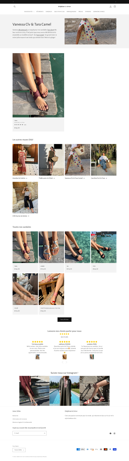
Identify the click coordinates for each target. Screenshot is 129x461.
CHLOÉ (16, 308)
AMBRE (42, 266)
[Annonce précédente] (13, 2)
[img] (64, 334)
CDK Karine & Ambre (20, 216)
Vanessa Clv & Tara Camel (74, 178)
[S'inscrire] (44, 433)
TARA (15, 120)
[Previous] (22, 391)
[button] (15, 7)
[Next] (107, 391)
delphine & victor (21, 456)
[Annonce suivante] (116, 2)
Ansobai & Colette (19, 178)
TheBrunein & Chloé (46, 178)
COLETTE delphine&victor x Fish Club (50, 308)
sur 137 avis (64, 336)
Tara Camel (40, 35)
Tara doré (50, 30)
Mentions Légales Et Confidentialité (22, 422)
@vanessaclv (23, 30)
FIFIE (94, 266)
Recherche (15, 415)
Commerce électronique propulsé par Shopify (36, 456)
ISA (68, 266)
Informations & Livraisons (20, 419)
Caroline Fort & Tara (98, 178)
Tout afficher (64, 319)
